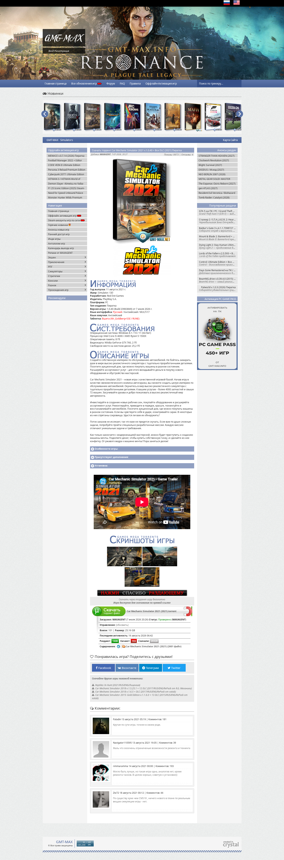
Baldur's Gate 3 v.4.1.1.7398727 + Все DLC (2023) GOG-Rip (218, 229)
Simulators (66, 140)
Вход (51, 51)
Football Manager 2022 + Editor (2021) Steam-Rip (65, 160)
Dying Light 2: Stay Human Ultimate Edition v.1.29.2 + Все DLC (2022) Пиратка (218, 246)
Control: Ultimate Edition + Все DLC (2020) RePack (218, 263)
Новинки (55, 93)
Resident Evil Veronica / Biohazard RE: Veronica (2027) (217, 193)
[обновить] (122, 625)
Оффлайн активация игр (62, 215)
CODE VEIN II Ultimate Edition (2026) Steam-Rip (64, 165)
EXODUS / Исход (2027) (211, 169)
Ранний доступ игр (59, 234)
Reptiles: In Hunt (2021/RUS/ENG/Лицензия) (117, 685)
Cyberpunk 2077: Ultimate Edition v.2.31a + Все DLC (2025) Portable (66, 174)
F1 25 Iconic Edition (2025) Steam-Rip (66, 188)
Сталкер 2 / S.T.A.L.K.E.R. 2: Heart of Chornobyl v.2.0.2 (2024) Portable (218, 221)
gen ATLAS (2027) (208, 188)
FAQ (122, 83)
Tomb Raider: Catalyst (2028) (214, 197)
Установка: (101, 465)
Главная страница (55, 83)
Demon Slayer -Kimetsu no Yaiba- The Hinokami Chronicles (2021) (66, 183)
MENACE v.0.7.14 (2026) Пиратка (66, 155)
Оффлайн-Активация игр (161, 83)
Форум (110, 83)
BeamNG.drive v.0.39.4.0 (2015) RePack (218, 280)
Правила (135, 83)
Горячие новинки (58, 225)
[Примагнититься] (188, 615)
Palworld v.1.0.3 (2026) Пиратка (218, 289)
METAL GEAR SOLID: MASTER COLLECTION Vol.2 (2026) (214, 179)
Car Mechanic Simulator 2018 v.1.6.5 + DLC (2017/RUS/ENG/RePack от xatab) (135, 691)
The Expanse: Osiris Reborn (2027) (217, 183)
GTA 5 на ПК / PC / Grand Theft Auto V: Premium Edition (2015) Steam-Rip (218, 212)
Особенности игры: (106, 448)
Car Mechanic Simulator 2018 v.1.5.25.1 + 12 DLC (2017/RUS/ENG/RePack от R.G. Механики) (143, 688)
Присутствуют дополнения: (111, 457)
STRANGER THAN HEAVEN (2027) (217, 155)
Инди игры (54, 239)
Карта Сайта (230, 140)
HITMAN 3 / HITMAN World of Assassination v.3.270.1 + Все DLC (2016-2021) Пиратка (66, 179)
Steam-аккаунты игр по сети (64, 220)
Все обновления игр (84, 83)
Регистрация (61, 51)
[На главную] (64, 45)
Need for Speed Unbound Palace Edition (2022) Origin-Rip (65, 193)
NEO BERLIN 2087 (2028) (212, 174)
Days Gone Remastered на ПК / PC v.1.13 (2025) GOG (218, 272)
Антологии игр (56, 243)
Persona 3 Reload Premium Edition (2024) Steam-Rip (66, 169)
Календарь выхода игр (61, 248)
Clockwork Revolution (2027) (214, 160)
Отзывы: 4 (187, 154)
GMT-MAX (52, 140)
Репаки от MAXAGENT (60, 252)
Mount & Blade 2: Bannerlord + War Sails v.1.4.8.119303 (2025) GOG (218, 238)
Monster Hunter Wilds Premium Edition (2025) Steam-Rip (65, 197)
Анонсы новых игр (58, 229)
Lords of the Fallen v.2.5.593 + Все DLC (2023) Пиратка (218, 255)
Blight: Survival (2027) (210, 165)
